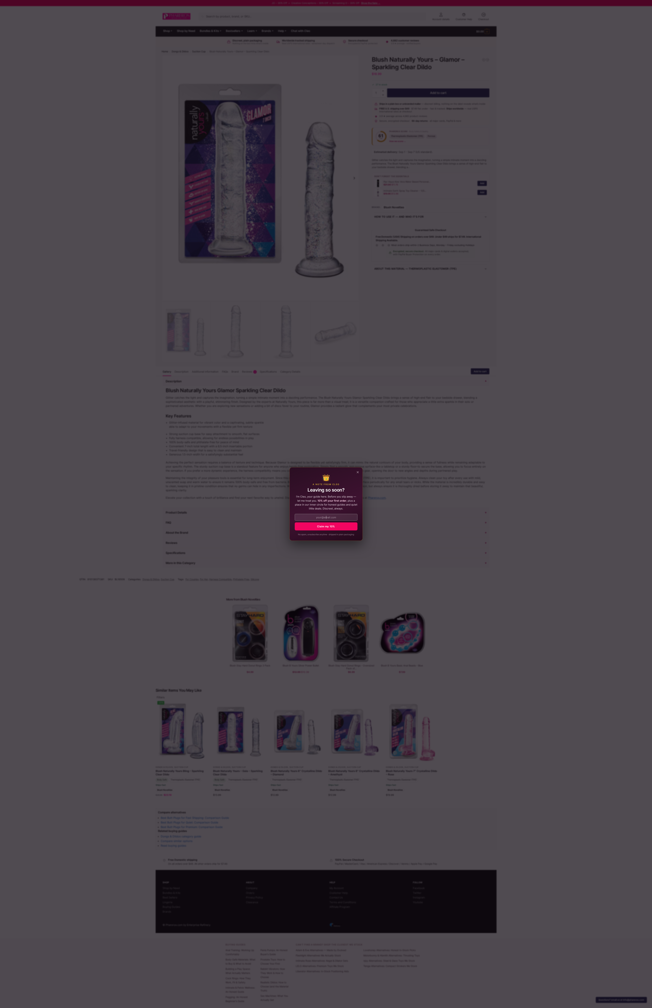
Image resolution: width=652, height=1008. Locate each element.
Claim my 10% (326, 526)
